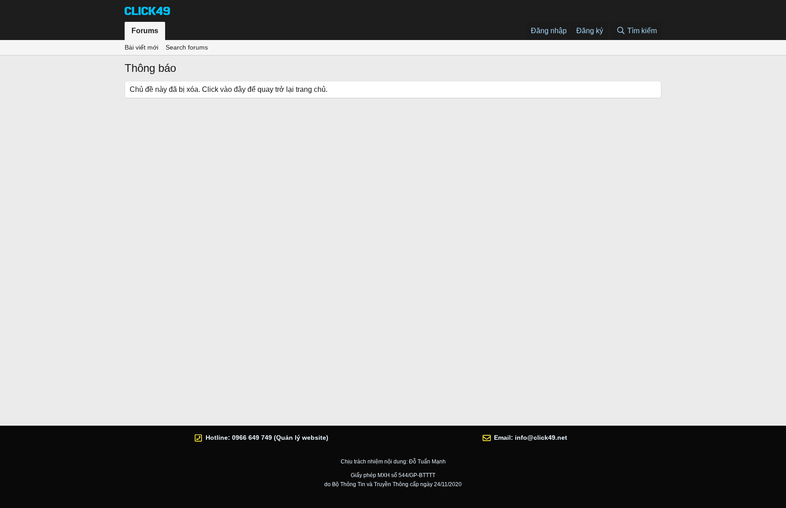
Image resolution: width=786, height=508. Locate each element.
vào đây (233, 89)
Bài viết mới (141, 47)
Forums (144, 31)
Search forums (187, 47)
